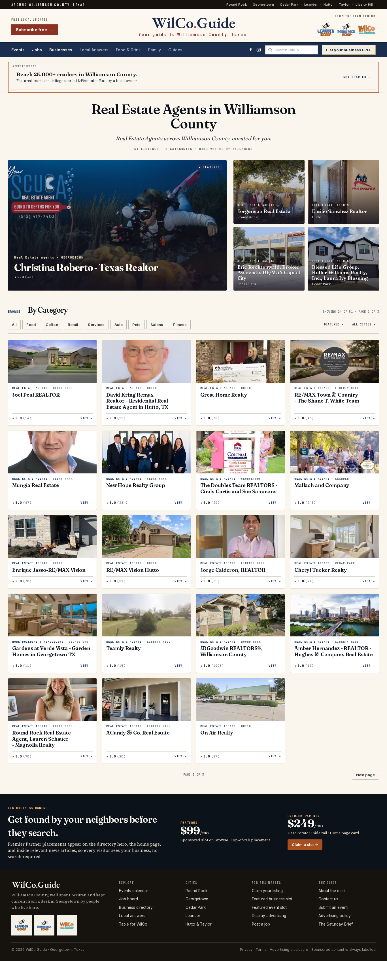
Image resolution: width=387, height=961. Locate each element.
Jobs (37, 49)
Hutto (328, 5)
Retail (73, 324)
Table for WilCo (133, 924)
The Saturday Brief (335, 924)
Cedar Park (289, 5)
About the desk (332, 890)
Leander (311, 5)
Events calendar (133, 890)
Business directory (136, 907)
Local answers (132, 915)
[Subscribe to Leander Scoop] (326, 30)
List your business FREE (348, 50)
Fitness (180, 324)
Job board (128, 899)
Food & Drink (128, 49)
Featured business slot (272, 899)
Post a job (261, 924)
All (14, 324)
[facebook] (250, 49)
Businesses (60, 49)
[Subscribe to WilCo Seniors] (367, 30)
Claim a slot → (305, 844)
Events (18, 49)
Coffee (52, 324)
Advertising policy (334, 915)
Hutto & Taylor (199, 924)
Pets (136, 324)
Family (154, 49)
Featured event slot (269, 907)
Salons (156, 324)
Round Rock (236, 5)
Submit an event (333, 907)
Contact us (328, 899)
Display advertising (269, 915)
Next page (365, 774)
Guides (175, 49)
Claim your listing (267, 890)
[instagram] (258, 49)
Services (96, 324)
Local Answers (94, 49)
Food (31, 324)
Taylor (344, 5)
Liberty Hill (364, 5)
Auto (118, 324)
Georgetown (263, 5)
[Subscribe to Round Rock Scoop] (346, 30)
